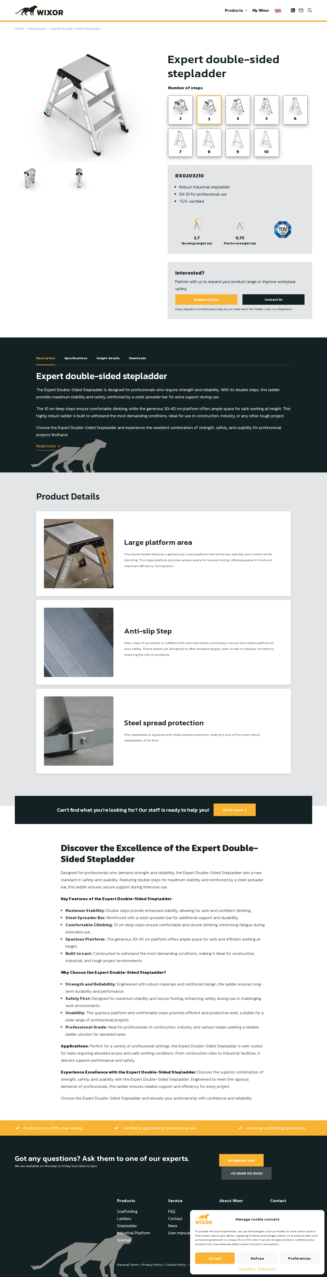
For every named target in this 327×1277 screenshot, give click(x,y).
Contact (175, 1218)
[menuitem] (236, 10)
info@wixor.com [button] (241, 1160)
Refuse (257, 1258)
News (172, 1226)
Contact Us (274, 299)
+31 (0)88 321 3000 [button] (246, 1173)
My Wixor (260, 10)
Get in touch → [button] (235, 809)
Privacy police (266, 1269)
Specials (124, 1240)
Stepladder (127, 1226)
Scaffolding (127, 1211)
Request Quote (206, 299)
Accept (215, 1258)
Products (234, 10)
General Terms (128, 1264)
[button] (293, 10)
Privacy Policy (152, 1264)
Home (19, 28)
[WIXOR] (39, 10)
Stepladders (37, 28)
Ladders (124, 1218)
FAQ (171, 1211)
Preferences (299, 1258)
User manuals (180, 1233)
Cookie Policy (247, 1269)
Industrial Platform (133, 1233)
